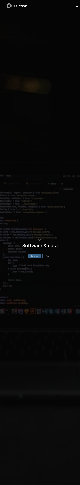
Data (47, 256)
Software (34, 256)
